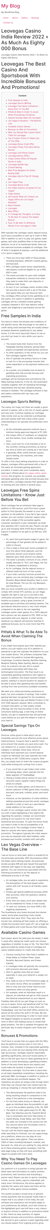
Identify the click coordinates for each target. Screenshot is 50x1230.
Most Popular (14, 205)
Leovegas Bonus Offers (18, 155)
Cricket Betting (15, 167)
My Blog (10, 6)
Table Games (14, 193)
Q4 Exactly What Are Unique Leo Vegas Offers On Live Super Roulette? (23, 199)
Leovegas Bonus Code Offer (21, 144)
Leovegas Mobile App (18, 164)
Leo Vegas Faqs (15, 182)
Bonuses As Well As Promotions (22, 129)
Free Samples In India (18, 100)
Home (5, 18)
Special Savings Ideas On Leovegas (24, 118)
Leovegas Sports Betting (19, 103)
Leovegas (12, 208)
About (15, 18)
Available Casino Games (19, 126)
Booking (35, 18)
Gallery (24, 18)
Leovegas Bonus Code (18, 185)
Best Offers (13, 211)
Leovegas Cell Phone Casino (21, 153)
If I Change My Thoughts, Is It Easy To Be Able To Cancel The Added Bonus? (24, 217)
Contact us (8, 22)
